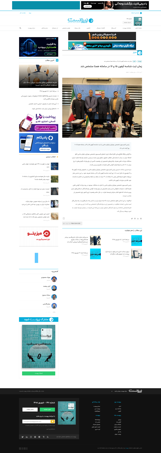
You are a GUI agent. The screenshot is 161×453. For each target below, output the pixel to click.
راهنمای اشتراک (135, 13)
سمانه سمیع (46, 295)
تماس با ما (97, 422)
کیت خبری (97, 429)
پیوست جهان (118, 434)
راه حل (119, 432)
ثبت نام (22, 13)
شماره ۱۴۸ (129, 19)
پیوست (139, 61)
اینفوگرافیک (97, 411)
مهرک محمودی (45, 277)
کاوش (119, 411)
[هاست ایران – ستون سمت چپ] (38, 47)
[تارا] (38, 122)
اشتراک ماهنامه (127, 22)
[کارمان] (38, 257)
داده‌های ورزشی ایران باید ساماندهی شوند (44, 109)
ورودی (119, 420)
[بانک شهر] (102, 36)
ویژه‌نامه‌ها (97, 420)
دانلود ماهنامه (47, 409)
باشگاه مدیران (117, 424)
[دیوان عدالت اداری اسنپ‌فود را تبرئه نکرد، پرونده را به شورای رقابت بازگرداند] (136, 259)
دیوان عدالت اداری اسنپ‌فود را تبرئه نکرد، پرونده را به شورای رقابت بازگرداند (117, 253)
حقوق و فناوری (117, 429)
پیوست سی (97, 409)
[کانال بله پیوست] (46, 5)
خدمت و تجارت (117, 427)
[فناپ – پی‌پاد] (38, 143)
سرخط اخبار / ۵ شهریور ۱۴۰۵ (120, 239)
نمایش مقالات (30, 409)
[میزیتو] (38, 236)
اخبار (135, 52)
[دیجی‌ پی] (115, 5)
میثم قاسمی (46, 304)
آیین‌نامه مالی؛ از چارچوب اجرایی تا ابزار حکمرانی (43, 104)
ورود (30, 13)
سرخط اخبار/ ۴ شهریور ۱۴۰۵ (79, 253)
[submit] (53, 421)
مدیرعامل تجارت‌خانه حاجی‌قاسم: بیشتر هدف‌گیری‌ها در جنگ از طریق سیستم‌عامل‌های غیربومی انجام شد (76, 239)
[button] (20, 28)
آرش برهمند (46, 286)
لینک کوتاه (68, 223)
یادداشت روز (118, 409)
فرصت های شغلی (96, 427)
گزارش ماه (118, 422)
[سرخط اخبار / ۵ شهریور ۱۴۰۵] (136, 246)
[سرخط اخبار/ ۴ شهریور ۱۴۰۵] (95, 259)
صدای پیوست (96, 406)
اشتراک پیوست (39, 373)
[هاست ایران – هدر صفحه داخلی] (102, 45)
